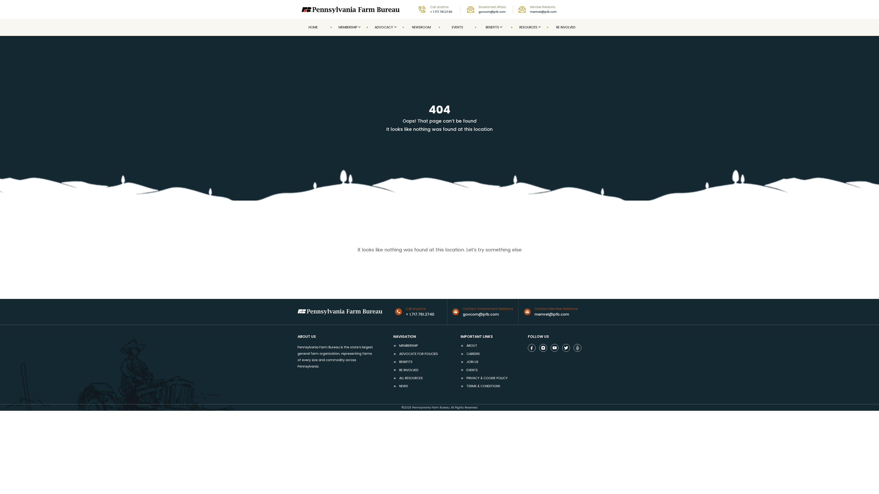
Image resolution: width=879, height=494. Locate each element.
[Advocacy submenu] (395, 27)
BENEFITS (405, 362)
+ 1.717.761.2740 (441, 12)
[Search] (578, 9)
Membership (408, 345)
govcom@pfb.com (492, 12)
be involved (408, 370)
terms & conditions (483, 386)
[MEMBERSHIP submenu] (359, 27)
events (472, 370)
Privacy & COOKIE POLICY (487, 378)
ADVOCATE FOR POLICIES (418, 354)
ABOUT (472, 345)
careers (473, 354)
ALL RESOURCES (411, 378)
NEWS (403, 386)
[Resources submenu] (539, 27)
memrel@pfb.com (543, 12)
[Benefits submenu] (501, 27)
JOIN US (472, 362)
